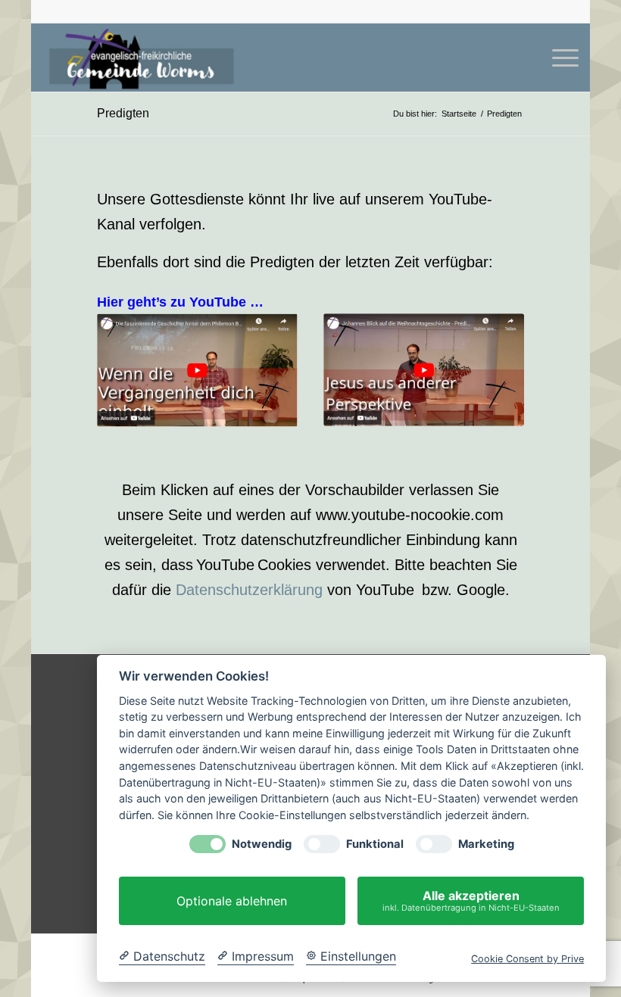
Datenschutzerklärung (249, 589)
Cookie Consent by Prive (527, 958)
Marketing (486, 844)
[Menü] (558, 57)
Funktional (375, 844)
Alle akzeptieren (471, 900)
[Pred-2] (197, 370)
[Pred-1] (423, 369)
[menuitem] (558, 57)
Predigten (123, 113)
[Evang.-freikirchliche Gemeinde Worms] (141, 57)
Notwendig (262, 844)
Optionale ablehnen (231, 900)
